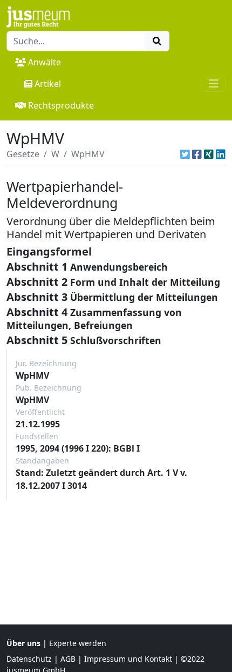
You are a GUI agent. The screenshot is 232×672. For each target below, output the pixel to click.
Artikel (48, 84)
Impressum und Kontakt (128, 659)
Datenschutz (29, 659)
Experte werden (77, 643)
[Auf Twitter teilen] (185, 153)
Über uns (23, 643)
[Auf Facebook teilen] (197, 153)
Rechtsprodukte (61, 105)
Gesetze (22, 154)
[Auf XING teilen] (209, 153)
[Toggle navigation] (214, 84)
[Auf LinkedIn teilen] (221, 153)
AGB (68, 659)
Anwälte (44, 62)
